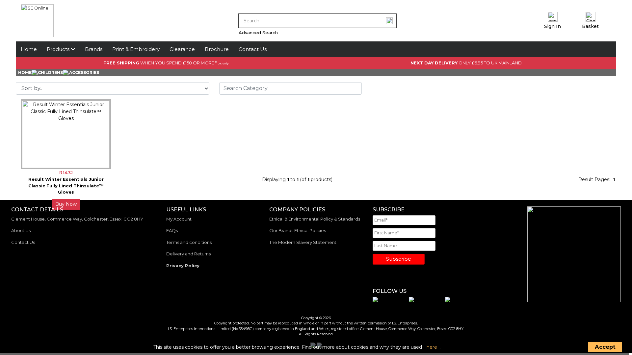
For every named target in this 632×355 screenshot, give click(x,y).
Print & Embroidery (136, 49)
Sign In (552, 26)
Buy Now (66, 204)
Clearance (182, 49)
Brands (93, 49)
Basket (590, 26)
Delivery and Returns (188, 253)
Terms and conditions (189, 242)
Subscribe (398, 259)
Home (29, 49)
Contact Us (253, 49)
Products (59, 49)
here (432, 347)
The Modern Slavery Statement (302, 242)
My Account (179, 219)
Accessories (84, 72)
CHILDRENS (50, 72)
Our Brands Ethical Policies (297, 230)
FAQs (172, 230)
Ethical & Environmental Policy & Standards (314, 219)
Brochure (217, 49)
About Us (21, 230)
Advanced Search (258, 32)
